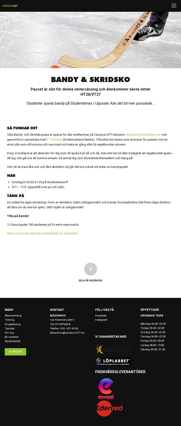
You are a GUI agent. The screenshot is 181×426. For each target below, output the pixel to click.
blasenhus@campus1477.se (67, 332)
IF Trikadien (54, 139)
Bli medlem (12, 337)
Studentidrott (12, 341)
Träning (9, 319)
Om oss (9, 332)
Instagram (101, 319)
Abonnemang (13, 315)
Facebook (101, 315)
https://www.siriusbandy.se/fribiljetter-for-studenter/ (42, 233)
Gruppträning (13, 324)
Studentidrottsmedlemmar (143, 134)
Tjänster (10, 328)
